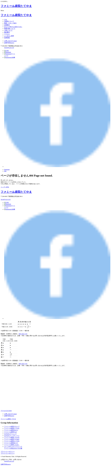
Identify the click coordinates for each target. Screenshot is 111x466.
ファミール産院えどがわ (11, 441)
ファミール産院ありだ (11, 443)
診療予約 (9, 42)
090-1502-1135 (23, 334)
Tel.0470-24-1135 (9, 47)
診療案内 (7, 25)
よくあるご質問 (9, 36)
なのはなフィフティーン (11, 435)
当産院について (9, 21)
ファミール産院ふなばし (11, 444)
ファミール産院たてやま (8, 419)
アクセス (7, 34)
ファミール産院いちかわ (11, 437)
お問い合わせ (10, 41)
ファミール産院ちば (10, 432)
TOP (5, 19)
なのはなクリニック (10, 434)
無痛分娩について (9, 28)
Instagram (7, 169)
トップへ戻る (5, 187)
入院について (8, 30)
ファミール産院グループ (11, 426)
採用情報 (7, 37)
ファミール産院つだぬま (11, 439)
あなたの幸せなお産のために (13, 26)
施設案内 (7, 32)
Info (5, 171)
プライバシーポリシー (8, 451)
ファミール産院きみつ (11, 430)
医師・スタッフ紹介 (10, 23)
